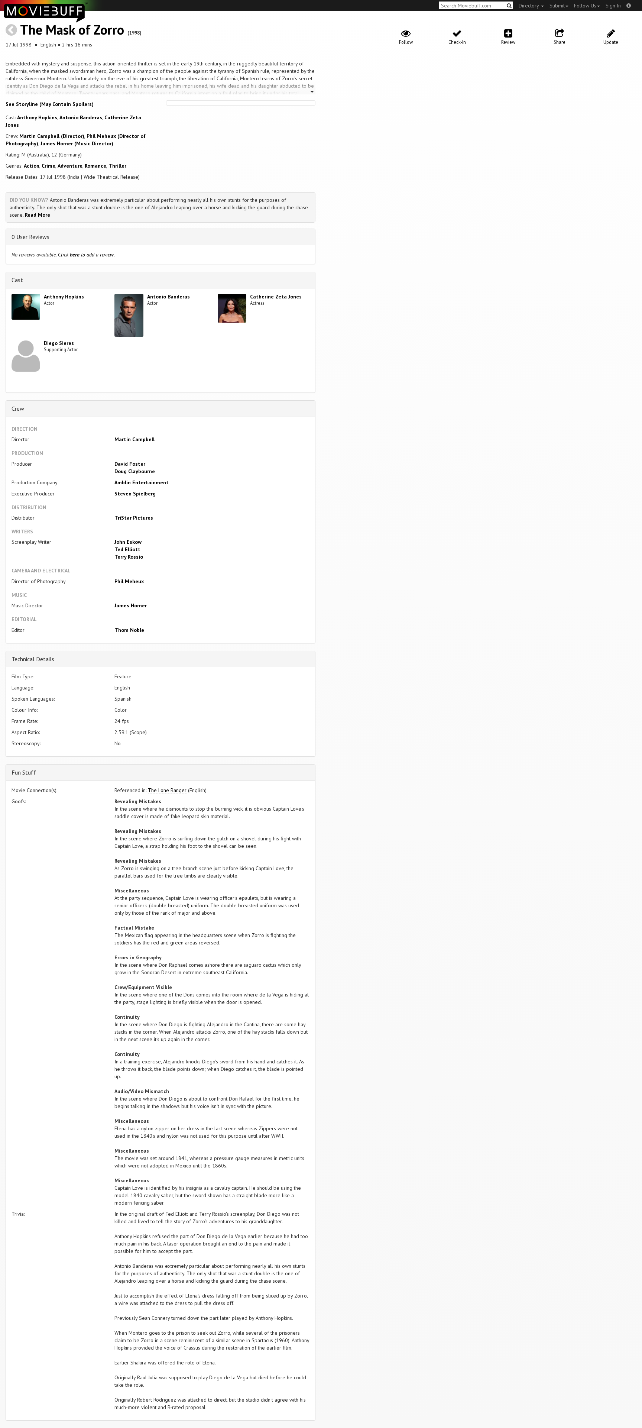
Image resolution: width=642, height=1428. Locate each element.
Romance (95, 165)
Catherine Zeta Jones (276, 296)
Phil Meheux (129, 581)
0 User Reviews (30, 236)
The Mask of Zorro (72, 29)
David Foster (129, 464)
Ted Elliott (127, 549)
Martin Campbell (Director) (51, 136)
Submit (557, 5)
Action (31, 165)
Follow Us (585, 5)
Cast (17, 280)
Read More (37, 214)
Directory (529, 5)
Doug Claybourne (134, 471)
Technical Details (33, 659)
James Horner (130, 605)
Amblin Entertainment (141, 482)
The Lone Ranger (167, 790)
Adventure (70, 165)
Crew (18, 408)
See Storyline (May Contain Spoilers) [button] (50, 104)
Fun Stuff (24, 772)
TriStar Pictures (133, 517)
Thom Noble (129, 630)
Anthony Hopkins (37, 117)
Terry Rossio (128, 556)
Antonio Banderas (80, 117)
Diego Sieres (59, 343)
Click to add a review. (86, 254)
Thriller (117, 165)
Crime (48, 165)
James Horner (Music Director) (76, 143)
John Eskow (128, 542)
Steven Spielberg (135, 493)
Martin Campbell (134, 439)
